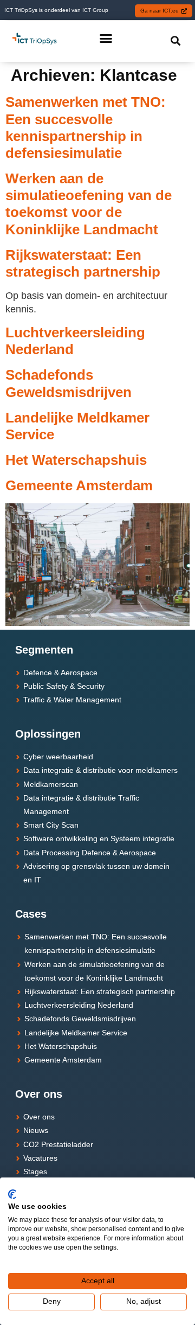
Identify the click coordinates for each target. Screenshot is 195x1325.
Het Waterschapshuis (76, 460)
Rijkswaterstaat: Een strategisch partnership (82, 263)
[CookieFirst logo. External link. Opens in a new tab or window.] (12, 1194)
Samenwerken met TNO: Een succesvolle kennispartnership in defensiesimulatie (85, 127)
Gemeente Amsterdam (79, 485)
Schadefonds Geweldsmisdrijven (68, 383)
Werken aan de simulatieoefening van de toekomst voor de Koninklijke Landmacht (88, 204)
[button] (106, 38)
